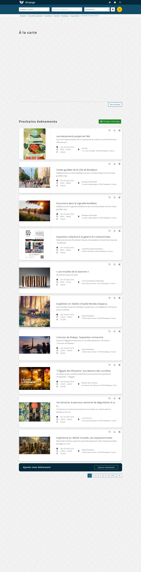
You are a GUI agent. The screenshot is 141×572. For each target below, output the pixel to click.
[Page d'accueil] (27, 2)
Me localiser (115, 104)
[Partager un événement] (115, 2)
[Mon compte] (120, 2)
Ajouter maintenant (106, 467)
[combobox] (66, 9)
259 (112, 475)
